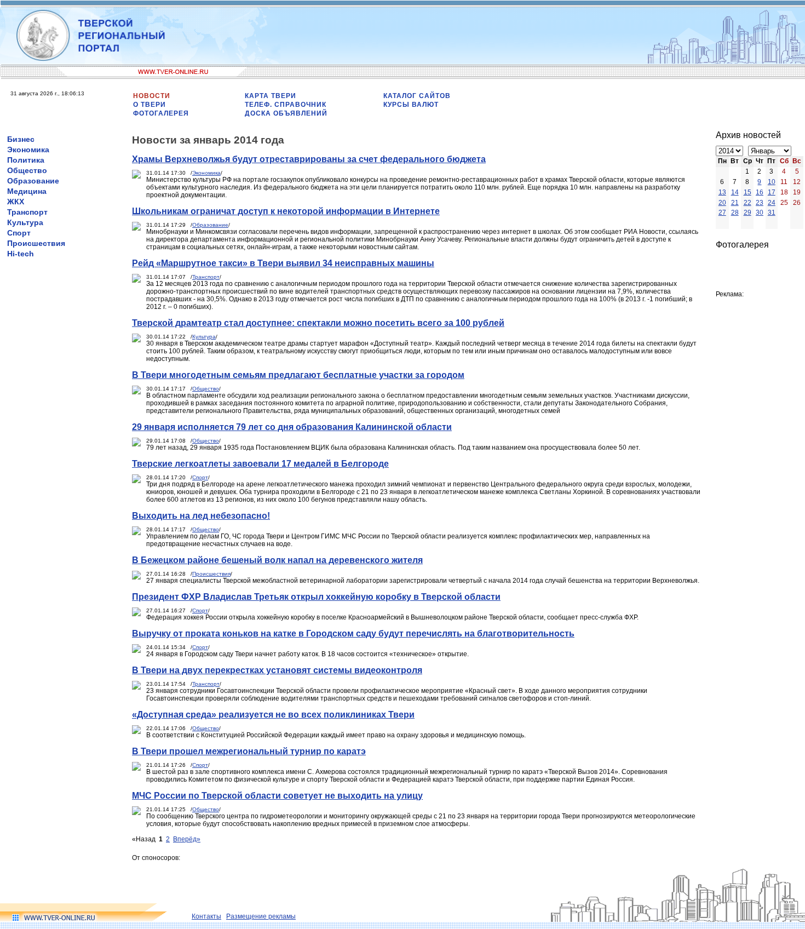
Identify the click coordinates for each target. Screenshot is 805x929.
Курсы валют (411, 104)
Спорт (19, 232)
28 (735, 212)
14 (735, 192)
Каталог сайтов (417, 96)
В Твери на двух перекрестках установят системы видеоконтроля (277, 670)
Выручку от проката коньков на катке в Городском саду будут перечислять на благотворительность (353, 633)
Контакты (206, 916)
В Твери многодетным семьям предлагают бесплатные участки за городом (298, 375)
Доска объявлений (286, 113)
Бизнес (20, 139)
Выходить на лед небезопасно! (201, 515)
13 (722, 192)
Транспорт (27, 212)
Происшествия (36, 243)
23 (759, 203)
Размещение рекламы (261, 916)
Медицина (27, 191)
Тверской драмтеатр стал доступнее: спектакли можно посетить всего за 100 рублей (318, 323)
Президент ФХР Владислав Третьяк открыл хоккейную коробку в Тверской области (316, 596)
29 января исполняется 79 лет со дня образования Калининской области (292, 427)
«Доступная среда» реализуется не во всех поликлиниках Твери (273, 714)
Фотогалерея (161, 113)
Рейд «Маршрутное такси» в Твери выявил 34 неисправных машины (283, 263)
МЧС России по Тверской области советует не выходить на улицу (277, 795)
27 (722, 212)
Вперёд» (186, 839)
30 (759, 212)
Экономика (28, 149)
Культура (25, 222)
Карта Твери (270, 96)
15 (747, 192)
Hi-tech (20, 253)
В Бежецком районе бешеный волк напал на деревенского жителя (277, 560)
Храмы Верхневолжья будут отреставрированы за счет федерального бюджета (309, 159)
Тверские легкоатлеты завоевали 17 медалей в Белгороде (260, 463)
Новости (151, 96)
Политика (25, 160)
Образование (33, 180)
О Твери (149, 104)
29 (747, 212)
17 (771, 192)
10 (771, 182)
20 (722, 203)
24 (771, 203)
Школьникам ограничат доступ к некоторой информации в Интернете (286, 211)
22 (747, 203)
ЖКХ (15, 201)
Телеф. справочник (285, 104)
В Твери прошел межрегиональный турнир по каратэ (249, 751)
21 (735, 203)
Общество (27, 170)
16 (759, 192)
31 (771, 212)
